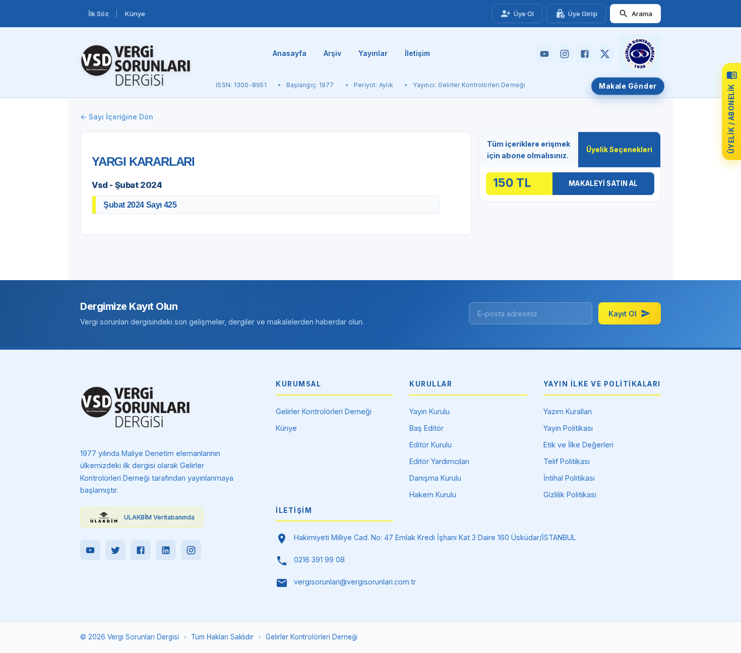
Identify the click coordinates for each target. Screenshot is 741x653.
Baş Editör (426, 428)
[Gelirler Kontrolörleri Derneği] (640, 54)
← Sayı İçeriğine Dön (116, 116)
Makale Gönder (628, 86)
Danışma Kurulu (435, 478)
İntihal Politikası (569, 478)
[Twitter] (115, 550)
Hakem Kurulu (432, 494)
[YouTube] (90, 550)
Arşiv (332, 53)
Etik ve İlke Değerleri (578, 444)
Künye (135, 14)
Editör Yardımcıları (439, 461)
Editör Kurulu (430, 444)
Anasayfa (289, 53)
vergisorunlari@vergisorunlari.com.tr (355, 581)
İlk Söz (98, 14)
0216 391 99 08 (319, 559)
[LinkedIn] (166, 550)
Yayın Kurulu (429, 411)
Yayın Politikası (568, 428)
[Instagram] (191, 550)
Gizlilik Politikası (569, 494)
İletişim (417, 53)
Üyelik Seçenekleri (619, 150)
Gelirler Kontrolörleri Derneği (324, 411)
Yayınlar (373, 53)
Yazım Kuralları (567, 411)
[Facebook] (141, 550)
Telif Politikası (566, 461)
